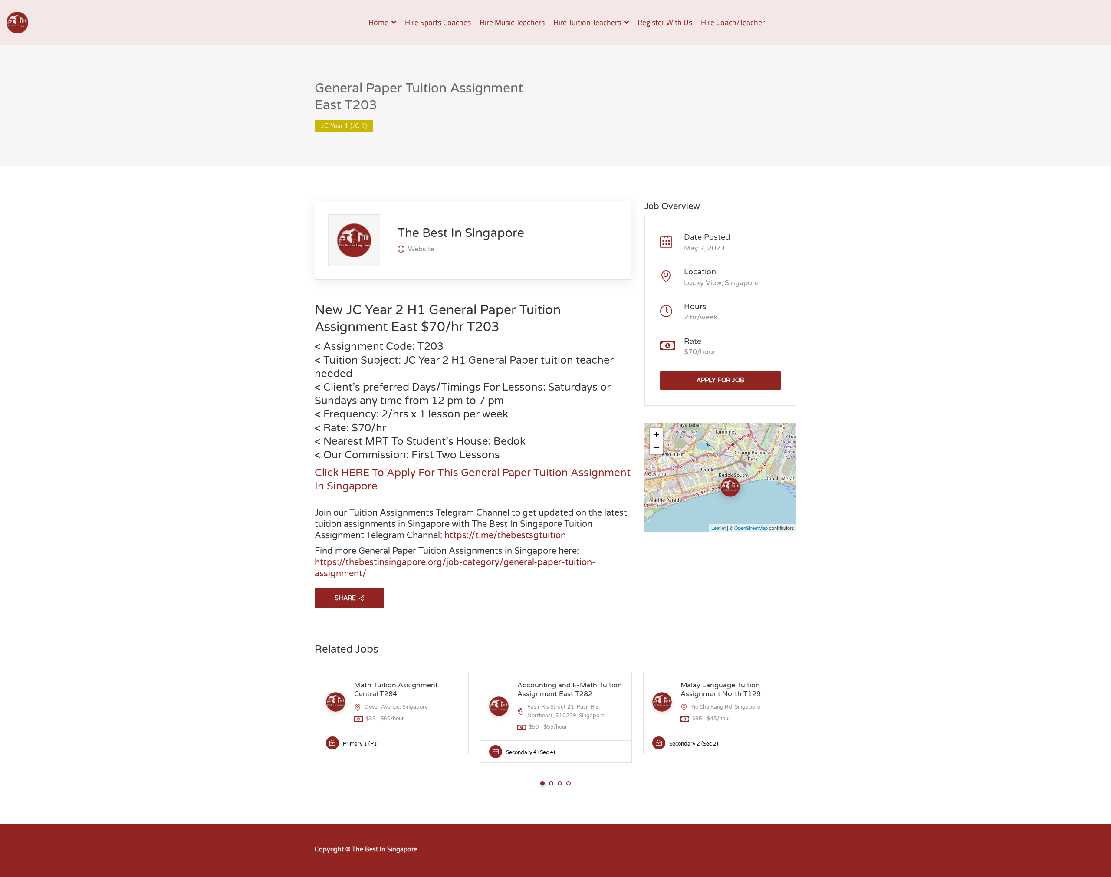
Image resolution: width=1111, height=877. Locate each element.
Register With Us (665, 22)
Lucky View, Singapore (721, 283)
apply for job (720, 380)
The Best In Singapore (461, 233)
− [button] (656, 447)
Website (421, 249)
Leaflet (718, 527)
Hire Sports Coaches (438, 22)
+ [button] (656, 434)
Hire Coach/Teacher (733, 22)
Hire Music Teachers (512, 22)
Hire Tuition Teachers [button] (587, 22)
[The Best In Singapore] (17, 22)
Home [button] (378, 22)
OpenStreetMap (751, 527)
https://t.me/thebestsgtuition (505, 535)
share (345, 598)
